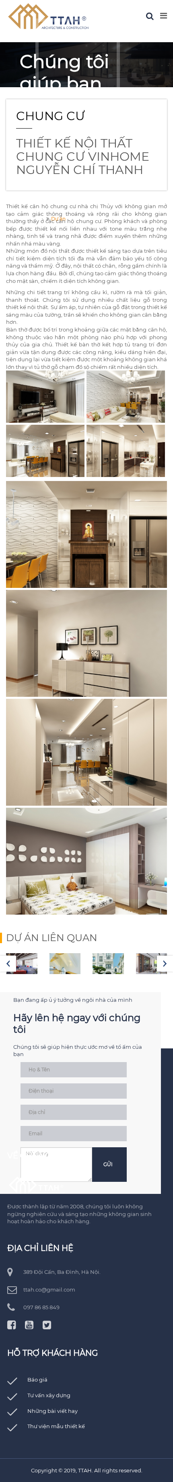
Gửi (108, 1164)
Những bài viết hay (52, 1411)
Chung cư (50, 115)
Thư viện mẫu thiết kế (56, 1426)
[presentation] (8, 964)
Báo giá (37, 1379)
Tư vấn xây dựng (48, 1395)
